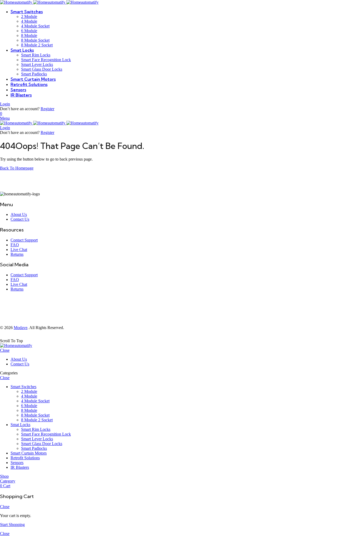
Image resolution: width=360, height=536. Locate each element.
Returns (17, 254)
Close (4, 350)
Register (47, 109)
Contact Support (24, 240)
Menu (5, 118)
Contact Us (20, 219)
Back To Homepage (16, 168)
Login (5, 104)
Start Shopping (12, 524)
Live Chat (19, 249)
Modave (20, 327)
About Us (19, 214)
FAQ (15, 245)
